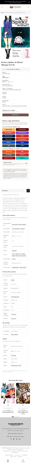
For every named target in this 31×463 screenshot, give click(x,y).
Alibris (22, 135)
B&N (9, 145)
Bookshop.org (22, 132)
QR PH (9, 170)
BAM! (22, 145)
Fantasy (17, 255)
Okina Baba (15, 224)
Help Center (13, 456)
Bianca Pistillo (14, 334)
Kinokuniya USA (8, 135)
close (2, 2)
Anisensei (22, 154)
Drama (13, 255)
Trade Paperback (15, 296)
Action (13, 253)
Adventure (18, 253)
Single (12, 280)
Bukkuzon (22, 157)
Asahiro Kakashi (22, 224)
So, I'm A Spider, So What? (18, 228)
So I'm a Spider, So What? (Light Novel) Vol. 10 (23, 412)
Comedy (23, 253)
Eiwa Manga (8, 154)
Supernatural (23, 255)
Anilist (19, 365)
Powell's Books (22, 139)
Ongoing (14, 250)
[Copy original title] (12, 81)
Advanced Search (9, 455)
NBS (22, 151)
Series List (17, 455)
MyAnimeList (23, 267)
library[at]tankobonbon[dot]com (16, 433)
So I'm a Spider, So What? (13, 69)
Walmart (9, 142)
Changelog (24, 455)
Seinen (4, 101)
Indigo (22, 142)
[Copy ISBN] (9, 77)
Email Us (20, 456)
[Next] (28, 393)
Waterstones (9, 139)
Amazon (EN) (9, 129)
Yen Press (13, 314)
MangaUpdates (15, 267)
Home (2, 12)
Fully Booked (9, 151)
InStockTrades (22, 129)
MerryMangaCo (9, 132)
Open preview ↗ (15, 114)
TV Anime (13, 355)
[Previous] (2, 393)
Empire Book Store (8, 157)
